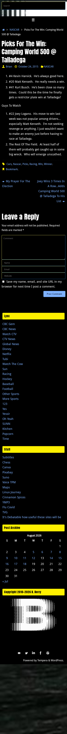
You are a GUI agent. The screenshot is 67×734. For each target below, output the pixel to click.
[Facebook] (40, 653)
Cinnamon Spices (13, 497)
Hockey (7, 379)
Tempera (42, 660)
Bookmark (12, 169)
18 (24, 564)
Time (5, 439)
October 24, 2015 (28, 66)
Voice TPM (9, 482)
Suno (5, 477)
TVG (4, 512)
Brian (9, 66)
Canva (6, 467)
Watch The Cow (12, 364)
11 (24, 558)
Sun (4, 369)
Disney (6, 349)
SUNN (6, 424)
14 (51, 558)
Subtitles (8, 457)
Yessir (6, 414)
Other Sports (10, 394)
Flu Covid (8, 507)
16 (7, 564)
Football (7, 389)
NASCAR (14, 29)
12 (33, 558)
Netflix (6, 354)
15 (60, 558)
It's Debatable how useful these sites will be (31, 517)
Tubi (5, 359)
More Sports (10, 399)
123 (4, 404)
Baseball (8, 384)
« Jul (5, 581)
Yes (4, 409)
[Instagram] (48, 653)
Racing (33, 164)
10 (15, 558)
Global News (10, 344)
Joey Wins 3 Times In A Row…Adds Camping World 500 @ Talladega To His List (51, 191)
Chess (6, 462)
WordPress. (57, 660)
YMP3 (6, 502)
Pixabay (7, 472)
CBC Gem (8, 324)
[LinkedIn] (33, 653)
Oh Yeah (7, 419)
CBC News (9, 329)
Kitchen (7, 429)
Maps (6, 487)
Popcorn (7, 434)
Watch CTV (9, 334)
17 (15, 564)
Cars (9, 164)
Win (40, 164)
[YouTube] (19, 653)
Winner (48, 164)
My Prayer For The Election (16, 183)
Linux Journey (11, 492)
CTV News (8, 339)
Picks (25, 164)
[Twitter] (26, 653)
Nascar (17, 164)
